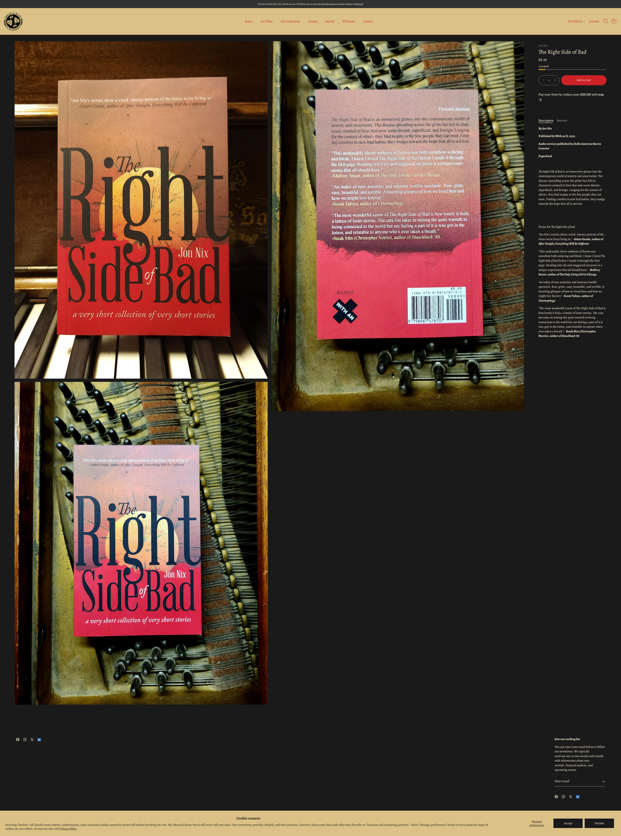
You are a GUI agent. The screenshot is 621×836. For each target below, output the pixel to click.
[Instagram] (25, 739)
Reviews (562, 120)
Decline (599, 823)
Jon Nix (543, 46)
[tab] (548, 120)
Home (248, 21)
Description (546, 120)
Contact (368, 21)
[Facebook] (17, 739)
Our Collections (290, 21)
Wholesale (348, 21)
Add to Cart (584, 80)
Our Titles (267, 21)
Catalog (312, 21)
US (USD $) (575, 21)
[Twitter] (32, 739)
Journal (329, 21)
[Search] (605, 21)
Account (594, 21)
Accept (568, 823)
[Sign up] (603, 781)
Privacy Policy (68, 829)
